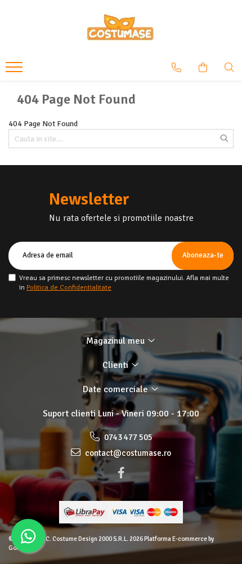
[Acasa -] (121, 28)
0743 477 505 (127, 437)
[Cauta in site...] (229, 67)
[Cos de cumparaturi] (203, 67)
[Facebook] (121, 473)
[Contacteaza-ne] (176, 67)
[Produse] (15, 70)
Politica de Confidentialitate (68, 287)
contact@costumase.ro (127, 453)
